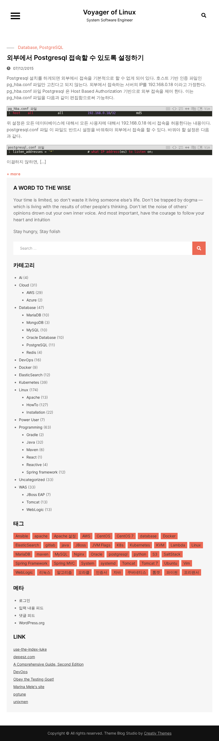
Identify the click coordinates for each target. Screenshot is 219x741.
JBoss (80, 545)
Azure (31, 300)
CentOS (103, 536)
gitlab (50, 545)
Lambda (178, 545)
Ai (20, 277)
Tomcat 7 (150, 563)
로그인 (24, 600)
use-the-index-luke (30, 649)
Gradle (32, 434)
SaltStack (172, 554)
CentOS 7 (125, 536)
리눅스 (44, 572)
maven (42, 554)
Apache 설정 (65, 536)
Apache (33, 397)
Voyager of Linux (109, 12)
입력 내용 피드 (31, 608)
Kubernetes (29, 382)
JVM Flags (101, 545)
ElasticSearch (30, 375)
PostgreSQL (51, 47)
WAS (23, 487)
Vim (186, 563)
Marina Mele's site (28, 686)
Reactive (34, 464)
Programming (30, 427)
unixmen (20, 701)
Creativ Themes (157, 733)
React (31, 457)
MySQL (32, 330)
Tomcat (33, 502)
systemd (108, 563)
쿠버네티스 (136, 572)
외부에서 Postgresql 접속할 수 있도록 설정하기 (75, 57)
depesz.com (24, 656)
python (140, 554)
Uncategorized (32, 479)
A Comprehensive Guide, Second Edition (48, 664)
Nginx (79, 554)
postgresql (118, 554)
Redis (31, 352)
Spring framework (42, 472)
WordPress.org (32, 622)
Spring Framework (31, 563)
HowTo (32, 404)
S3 (154, 554)
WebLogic (35, 509)
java (65, 545)
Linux (23, 389)
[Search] (199, 248)
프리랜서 (191, 572)
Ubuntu (170, 563)
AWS (30, 292)
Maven (32, 449)
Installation (35, 412)
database (148, 536)
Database (27, 47)
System (87, 563)
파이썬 (172, 572)
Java (30, 442)
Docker (25, 367)
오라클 (83, 572)
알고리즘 (64, 572)
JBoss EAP (35, 494)
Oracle (96, 554)
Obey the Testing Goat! (33, 679)
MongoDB (35, 322)
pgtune (19, 694)
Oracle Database (41, 337)
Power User (29, 419)
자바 (117, 572)
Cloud (24, 285)
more (15, 174)
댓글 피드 (27, 615)
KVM (160, 545)
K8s (120, 545)
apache (41, 536)
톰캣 (156, 572)
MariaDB (33, 315)
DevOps (26, 360)
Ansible (21, 536)
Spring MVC (64, 563)
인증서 (101, 572)
